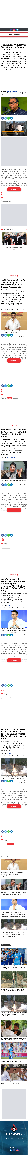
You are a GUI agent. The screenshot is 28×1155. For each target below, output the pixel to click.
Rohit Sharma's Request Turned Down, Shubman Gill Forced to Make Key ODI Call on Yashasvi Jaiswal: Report (13, 967)
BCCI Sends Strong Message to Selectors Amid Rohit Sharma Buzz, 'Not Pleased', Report (13, 1060)
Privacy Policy (20, 1138)
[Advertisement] (14, 14)
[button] (24, 32)
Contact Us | (13, 1138)
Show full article (14, 189)
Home (2, 41)
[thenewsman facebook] (11, 30)
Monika (9, 307)
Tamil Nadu (15, 398)
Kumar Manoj (11, 457)
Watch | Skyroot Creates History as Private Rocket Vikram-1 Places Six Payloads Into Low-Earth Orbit (14, 990)
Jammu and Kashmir (6, 547)
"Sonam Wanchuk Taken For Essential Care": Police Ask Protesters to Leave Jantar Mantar (13, 1082)
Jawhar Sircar (14, 115)
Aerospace (4, 844)
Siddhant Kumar (12, 91)
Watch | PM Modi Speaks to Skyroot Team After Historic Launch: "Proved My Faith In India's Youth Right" (14, 934)
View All (24, 230)
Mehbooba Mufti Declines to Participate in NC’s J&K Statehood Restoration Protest (13, 894)
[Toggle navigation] (1, 34)
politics (7, 41)
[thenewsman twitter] (17, 30)
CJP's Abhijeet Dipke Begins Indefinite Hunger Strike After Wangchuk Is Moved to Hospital (13, 1038)
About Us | (7, 1138)
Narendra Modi (10, 844)
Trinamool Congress (6, 201)
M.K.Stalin (9, 398)
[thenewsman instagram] (14, 30)
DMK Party (4, 398)
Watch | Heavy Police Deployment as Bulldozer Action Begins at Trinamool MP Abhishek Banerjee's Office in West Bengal (14, 630)
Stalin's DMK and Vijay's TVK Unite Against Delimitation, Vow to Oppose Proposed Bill (12, 874)
